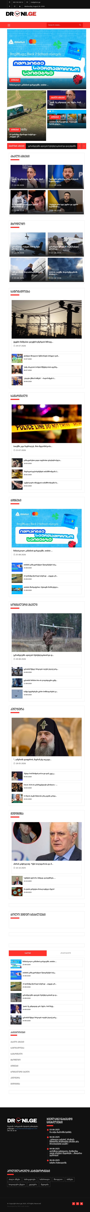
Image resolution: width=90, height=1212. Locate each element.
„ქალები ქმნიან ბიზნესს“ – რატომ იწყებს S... (39, 378)
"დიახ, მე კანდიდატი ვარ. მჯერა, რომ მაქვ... (38, 1006)
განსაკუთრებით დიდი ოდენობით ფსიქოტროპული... (42, 460)
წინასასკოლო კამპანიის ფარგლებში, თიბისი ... (33, 551)
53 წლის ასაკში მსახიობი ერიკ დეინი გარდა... (40, 796)
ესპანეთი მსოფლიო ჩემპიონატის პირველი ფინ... (41, 356)
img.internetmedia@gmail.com (26, 1128)
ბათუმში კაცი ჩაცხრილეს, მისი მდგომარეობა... (32, 446)
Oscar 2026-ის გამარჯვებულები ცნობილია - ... (40, 785)
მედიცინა (15, 1084)
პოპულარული (65, 953)
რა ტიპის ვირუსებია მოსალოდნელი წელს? (39, 889)
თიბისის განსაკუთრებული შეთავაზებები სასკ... (40, 565)
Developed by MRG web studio (18, 1206)
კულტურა (15, 1078)
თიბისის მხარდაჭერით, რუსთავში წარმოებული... (41, 587)
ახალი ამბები (17, 1042)
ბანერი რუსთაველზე (58, 1163)
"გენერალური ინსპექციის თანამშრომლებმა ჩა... (41, 483)
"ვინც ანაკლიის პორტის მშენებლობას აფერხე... (41, 367)
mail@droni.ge (35, 2)
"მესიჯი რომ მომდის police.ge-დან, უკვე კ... (39, 773)
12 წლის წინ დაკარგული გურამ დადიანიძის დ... (25, 205)
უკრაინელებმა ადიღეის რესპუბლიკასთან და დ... (33, 655)
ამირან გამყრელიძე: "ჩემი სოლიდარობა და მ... (33, 864)
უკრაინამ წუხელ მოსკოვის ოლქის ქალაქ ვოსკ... (41, 669)
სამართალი (16, 1054)
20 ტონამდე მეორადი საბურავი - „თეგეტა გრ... (41, 576)
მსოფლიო (16, 1060)
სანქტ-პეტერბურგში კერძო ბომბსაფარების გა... (41, 691)
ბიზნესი (15, 80)
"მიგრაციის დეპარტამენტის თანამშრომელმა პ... (41, 471)
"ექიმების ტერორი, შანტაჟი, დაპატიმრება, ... (40, 878)
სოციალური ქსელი (20, 130)
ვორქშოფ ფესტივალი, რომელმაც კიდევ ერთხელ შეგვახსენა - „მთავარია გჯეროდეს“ (66, 1153)
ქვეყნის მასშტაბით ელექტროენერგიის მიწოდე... (33, 342)
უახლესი (28, 953)
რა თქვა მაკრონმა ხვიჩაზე (60, 1132)
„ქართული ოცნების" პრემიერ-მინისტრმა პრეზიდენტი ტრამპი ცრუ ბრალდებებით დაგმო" (64, 1141)
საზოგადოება (17, 1048)
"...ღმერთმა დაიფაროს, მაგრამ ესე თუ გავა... (32, 760)
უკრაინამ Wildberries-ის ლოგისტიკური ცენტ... (40, 680)
